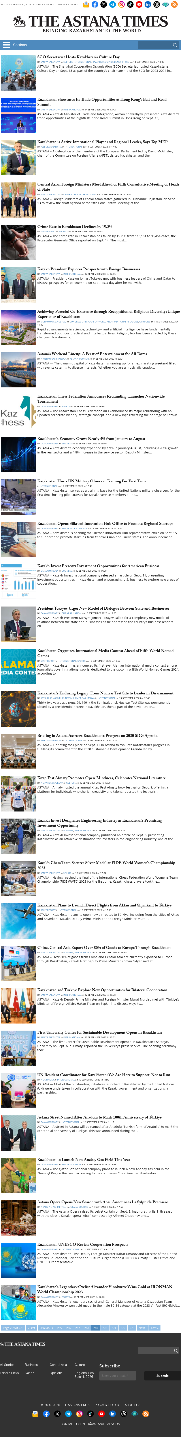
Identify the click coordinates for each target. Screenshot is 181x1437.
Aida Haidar (48, 1079)
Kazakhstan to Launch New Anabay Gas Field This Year (83, 1160)
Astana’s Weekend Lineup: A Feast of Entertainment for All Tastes (92, 354)
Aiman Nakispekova (52, 782)
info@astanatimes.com (101, 1424)
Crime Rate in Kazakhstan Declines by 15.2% (74, 227)
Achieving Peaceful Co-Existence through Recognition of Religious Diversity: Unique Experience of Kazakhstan (108, 315)
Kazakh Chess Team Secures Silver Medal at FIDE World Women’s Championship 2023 (106, 866)
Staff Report (48, 231)
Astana (74, 358)
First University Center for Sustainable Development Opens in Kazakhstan (99, 1033)
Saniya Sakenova (50, 61)
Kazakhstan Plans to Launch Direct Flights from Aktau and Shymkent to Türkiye (104, 905)
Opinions (144, 321)
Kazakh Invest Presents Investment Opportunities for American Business (98, 566)
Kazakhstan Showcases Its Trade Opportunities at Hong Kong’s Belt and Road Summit (102, 103)
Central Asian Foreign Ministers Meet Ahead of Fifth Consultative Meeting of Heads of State (108, 187)
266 (68, 1328)
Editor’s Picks (9, 1373)
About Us (132, 1405)
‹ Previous (46, 1328)
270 (104, 1328)
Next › (143, 1328)
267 (77, 1328)
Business (67, 443)
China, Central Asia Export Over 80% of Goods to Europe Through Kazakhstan (104, 948)
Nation (77, 613)
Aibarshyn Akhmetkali (53, 1206)
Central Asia (70, 194)
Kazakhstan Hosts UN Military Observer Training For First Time (92, 481)
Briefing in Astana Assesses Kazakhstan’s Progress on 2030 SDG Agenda (97, 736)
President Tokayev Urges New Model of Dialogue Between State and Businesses (103, 609)
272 (123, 1328)
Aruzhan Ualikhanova (53, 358)
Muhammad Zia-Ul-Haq (53, 321)
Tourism (84, 358)
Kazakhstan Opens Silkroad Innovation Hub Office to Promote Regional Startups (106, 524)
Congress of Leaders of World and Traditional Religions (104, 321)
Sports (66, 406)
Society (63, 231)
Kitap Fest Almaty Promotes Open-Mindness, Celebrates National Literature (101, 778)
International (82, 61)
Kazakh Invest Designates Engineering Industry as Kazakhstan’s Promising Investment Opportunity (99, 824)
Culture (68, 61)
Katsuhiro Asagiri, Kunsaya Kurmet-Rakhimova (67, 698)
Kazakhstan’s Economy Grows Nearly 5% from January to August (91, 439)
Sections (20, 45)
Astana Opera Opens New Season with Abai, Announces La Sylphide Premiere (102, 1202)
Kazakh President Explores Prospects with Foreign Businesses (88, 269)
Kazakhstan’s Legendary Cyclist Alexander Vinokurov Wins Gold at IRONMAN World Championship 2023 (104, 1290)
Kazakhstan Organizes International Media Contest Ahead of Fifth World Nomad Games (105, 654)
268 (86, 1328)
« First (31, 1328)
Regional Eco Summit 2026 (84, 1374)
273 (132, 1328)
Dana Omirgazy (49, 406)
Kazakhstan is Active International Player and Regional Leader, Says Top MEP (102, 142)
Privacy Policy (107, 1405)
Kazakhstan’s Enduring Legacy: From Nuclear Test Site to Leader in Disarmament (105, 693)
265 (59, 1328)
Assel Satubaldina (51, 146)
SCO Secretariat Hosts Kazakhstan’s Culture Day (78, 57)
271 (113, 1328)
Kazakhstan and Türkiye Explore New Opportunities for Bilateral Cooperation (102, 990)
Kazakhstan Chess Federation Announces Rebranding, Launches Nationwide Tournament (101, 400)
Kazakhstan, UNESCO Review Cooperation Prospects (82, 1245)
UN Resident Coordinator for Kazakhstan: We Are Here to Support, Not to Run (103, 1075)
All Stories (7, 1365)
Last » (154, 1328)
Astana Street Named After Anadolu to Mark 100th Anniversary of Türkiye (99, 1118)
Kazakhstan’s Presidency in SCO (110, 61)
